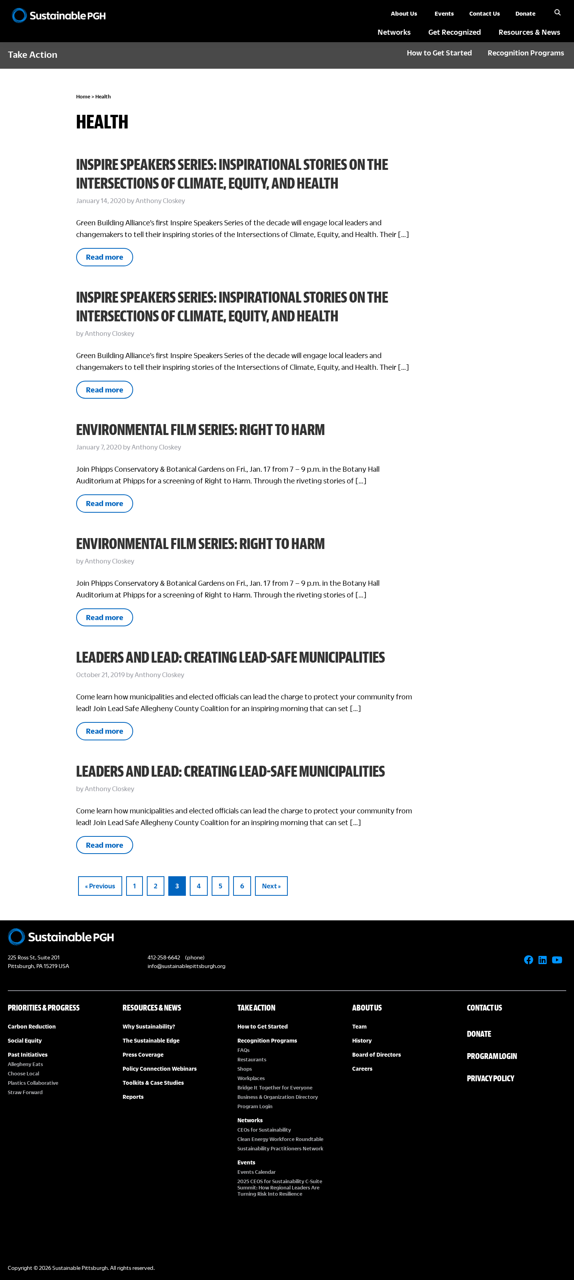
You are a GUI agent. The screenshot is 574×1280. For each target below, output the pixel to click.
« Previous (100, 886)
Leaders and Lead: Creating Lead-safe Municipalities (230, 657)
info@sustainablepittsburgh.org (186, 966)
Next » (271, 886)
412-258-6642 (164, 957)
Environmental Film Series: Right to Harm (200, 429)
